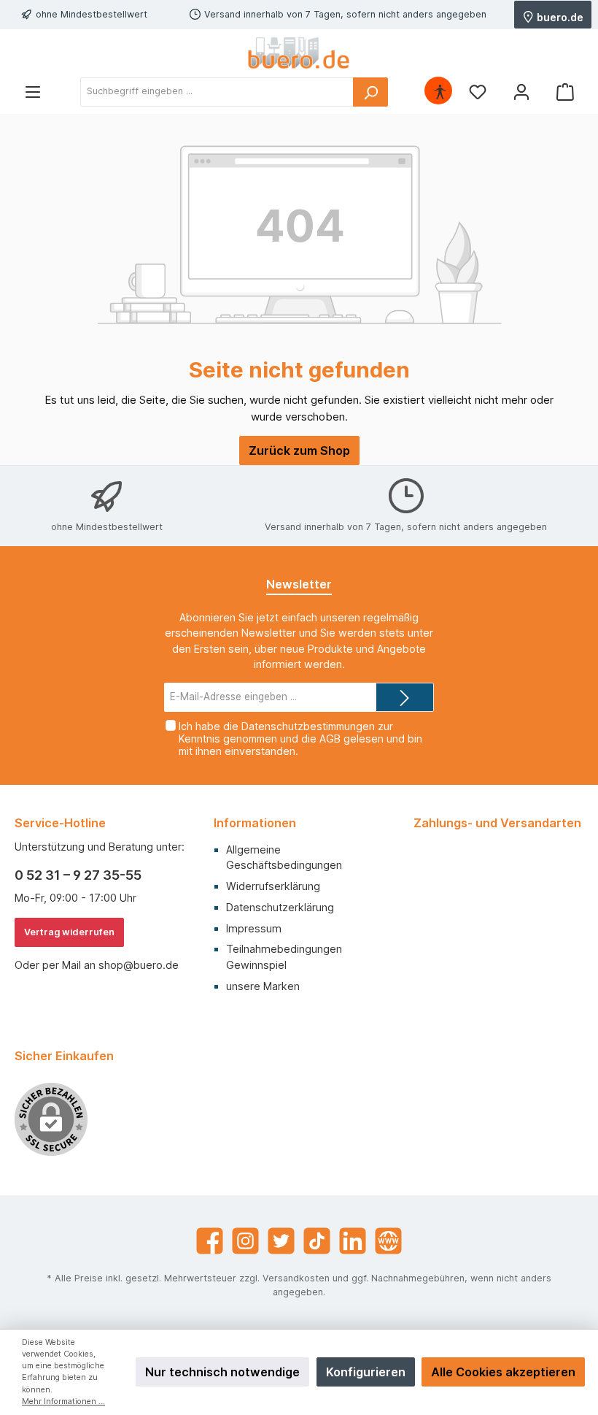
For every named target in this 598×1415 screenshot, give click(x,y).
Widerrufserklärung (273, 886)
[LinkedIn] (352, 1240)
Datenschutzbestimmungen (308, 726)
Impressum (253, 928)
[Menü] (33, 92)
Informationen (255, 823)
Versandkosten (296, 1278)
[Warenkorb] (565, 92)
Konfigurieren (365, 1372)
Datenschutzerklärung (280, 907)
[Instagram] (245, 1240)
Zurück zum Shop (299, 450)
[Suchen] (370, 92)
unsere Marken (263, 986)
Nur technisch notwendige (222, 1372)
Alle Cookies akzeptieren (503, 1372)
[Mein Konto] (521, 92)
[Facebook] (209, 1240)
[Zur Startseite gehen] (299, 53)
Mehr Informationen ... (63, 1401)
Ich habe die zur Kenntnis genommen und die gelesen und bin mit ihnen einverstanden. (300, 738)
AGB (330, 738)
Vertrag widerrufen (69, 932)
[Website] (388, 1240)
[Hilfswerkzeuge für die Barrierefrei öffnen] (439, 92)
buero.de (559, 16)
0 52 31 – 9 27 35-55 (78, 875)
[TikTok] (316, 1240)
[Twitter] (281, 1240)
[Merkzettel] (477, 92)
